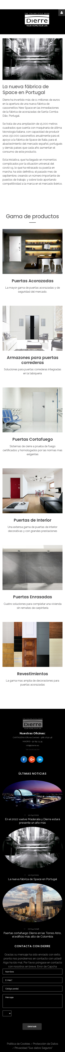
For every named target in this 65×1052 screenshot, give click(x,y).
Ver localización (33, 749)
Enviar (32, 1026)
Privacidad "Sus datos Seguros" (33, 1048)
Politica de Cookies (18, 1043)
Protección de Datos (45, 1043)
